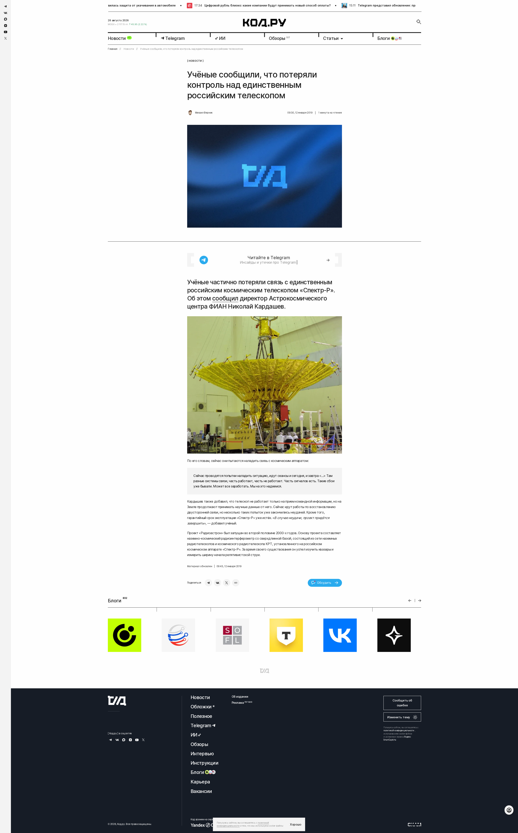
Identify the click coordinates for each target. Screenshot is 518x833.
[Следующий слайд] (420, 600)
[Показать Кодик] (509, 810)
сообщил (225, 298)
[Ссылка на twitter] (5, 38)
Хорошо (295, 824)
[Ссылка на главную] (117, 701)
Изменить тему (398, 717)
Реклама (240, 702)
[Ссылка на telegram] (5, 6)
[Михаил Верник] (190, 113)
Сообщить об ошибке (402, 703)
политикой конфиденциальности (398, 730)
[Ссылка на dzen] (5, 26)
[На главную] (264, 23)
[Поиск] (419, 22)
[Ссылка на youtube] (5, 32)
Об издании (240, 696)
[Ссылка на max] (5, 19)
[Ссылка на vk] (5, 13)
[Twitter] (226, 582)
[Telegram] (208, 582)
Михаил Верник (203, 112)
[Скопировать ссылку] (235, 582)
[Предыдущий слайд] (410, 601)
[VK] (217, 582)
